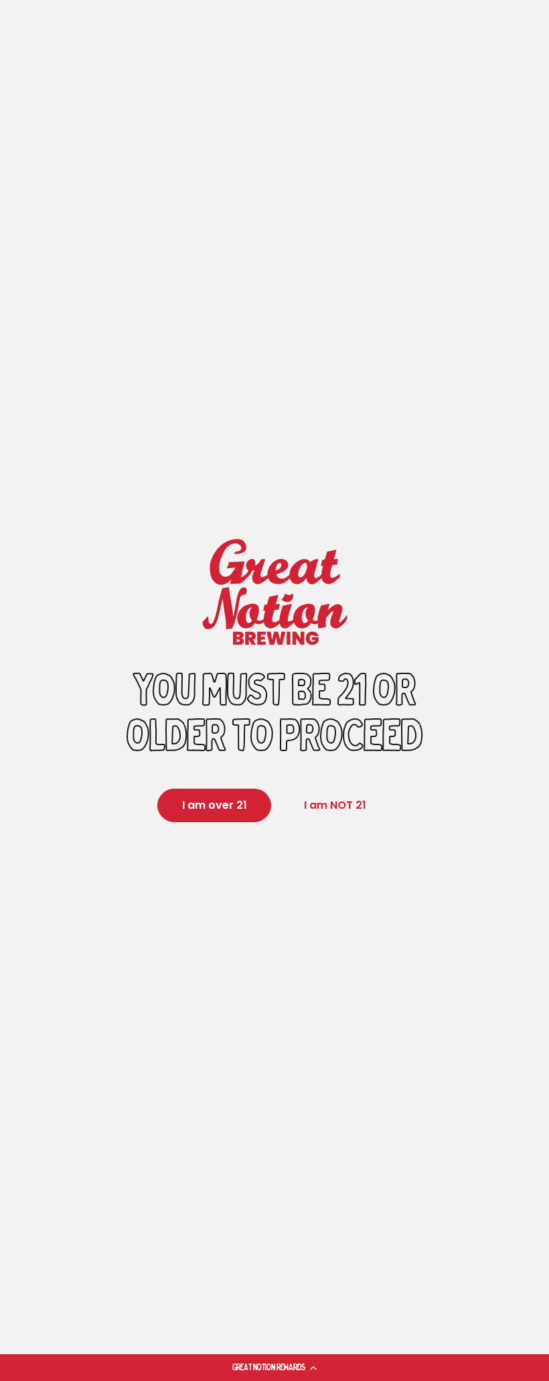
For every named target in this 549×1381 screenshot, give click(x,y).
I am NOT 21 (335, 805)
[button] (274, 1367)
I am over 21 (214, 805)
